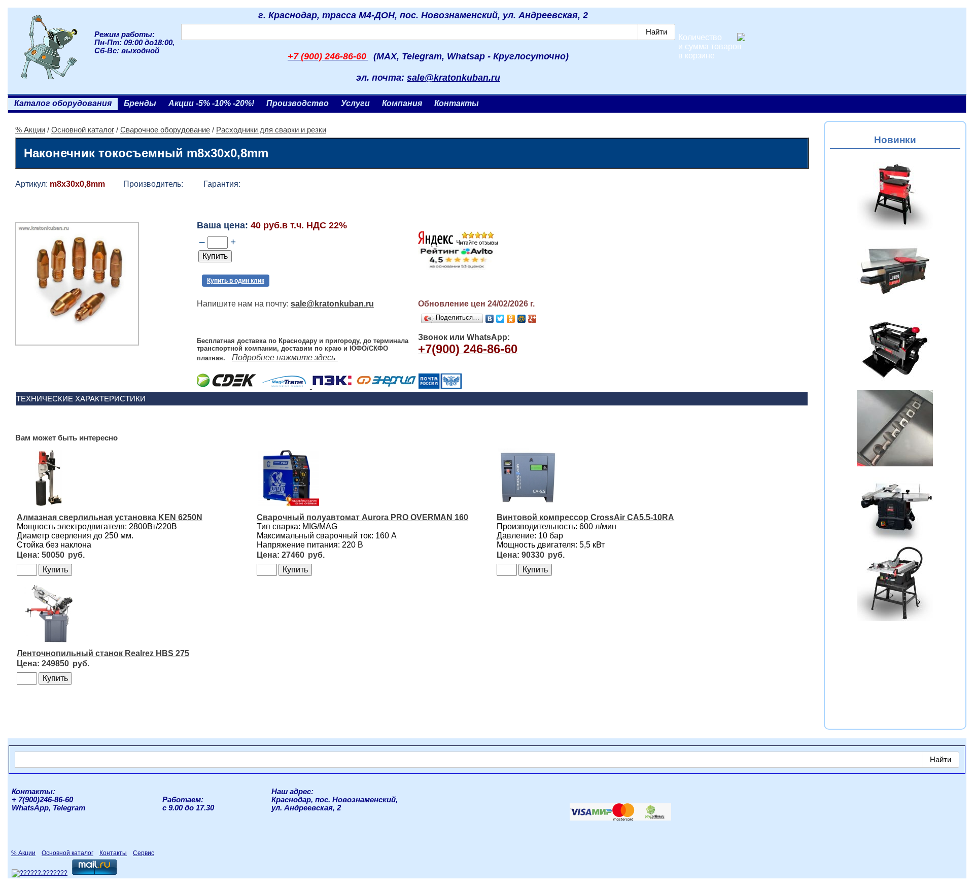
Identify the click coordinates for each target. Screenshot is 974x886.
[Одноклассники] (511, 318)
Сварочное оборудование (165, 130)
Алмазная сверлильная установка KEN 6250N (109, 517)
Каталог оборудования (63, 103)
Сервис (143, 853)
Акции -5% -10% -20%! (211, 103)
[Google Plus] (532, 318)
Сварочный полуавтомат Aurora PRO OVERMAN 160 (362, 517)
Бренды (140, 103)
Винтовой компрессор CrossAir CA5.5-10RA (585, 517)
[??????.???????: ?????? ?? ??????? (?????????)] (39, 873)
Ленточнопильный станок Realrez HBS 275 (103, 653)
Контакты (456, 103)
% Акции (30, 130)
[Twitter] (500, 318)
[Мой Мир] (521, 318)
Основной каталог (82, 130)
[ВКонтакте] (489, 318)
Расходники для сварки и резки (271, 130)
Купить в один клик (235, 280)
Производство (297, 103)
